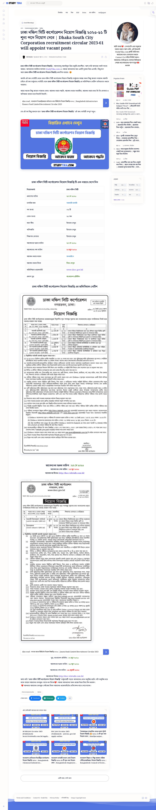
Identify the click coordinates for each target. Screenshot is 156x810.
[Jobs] (39, 692)
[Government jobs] (28, 692)
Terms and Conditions (23, 798)
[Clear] (60, 3)
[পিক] (72, 13)
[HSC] (126, 100)
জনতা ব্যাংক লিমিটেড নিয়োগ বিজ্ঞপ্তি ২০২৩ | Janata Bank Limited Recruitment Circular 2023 (64, 652)
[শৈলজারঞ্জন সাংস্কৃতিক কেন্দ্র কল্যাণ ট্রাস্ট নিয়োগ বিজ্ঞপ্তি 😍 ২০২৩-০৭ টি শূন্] (93, 721)
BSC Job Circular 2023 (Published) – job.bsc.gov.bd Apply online (63, 734)
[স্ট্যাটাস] (132, 146)
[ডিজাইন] (60, 13)
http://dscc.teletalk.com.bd (71, 473)
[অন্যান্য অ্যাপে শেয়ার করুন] (69, 698)
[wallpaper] (102, 13)
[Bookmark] (145, 3)
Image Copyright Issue (78, 798)
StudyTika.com (53, 69)
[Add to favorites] (102, 57)
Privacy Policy (54, 798)
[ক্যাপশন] (127, 146)
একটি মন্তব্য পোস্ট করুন (64, 778)
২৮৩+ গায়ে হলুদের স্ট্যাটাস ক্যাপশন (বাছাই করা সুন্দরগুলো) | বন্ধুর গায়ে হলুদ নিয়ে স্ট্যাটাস (127, 151)
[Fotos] (84, 13)
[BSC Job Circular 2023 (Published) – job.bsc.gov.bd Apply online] (64, 721)
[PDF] (77, 13)
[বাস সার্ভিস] (92, 13)
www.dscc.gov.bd (75, 269)
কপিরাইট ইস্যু (65, 798)
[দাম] (67, 13)
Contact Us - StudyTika (40, 798)
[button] (148, 3)
